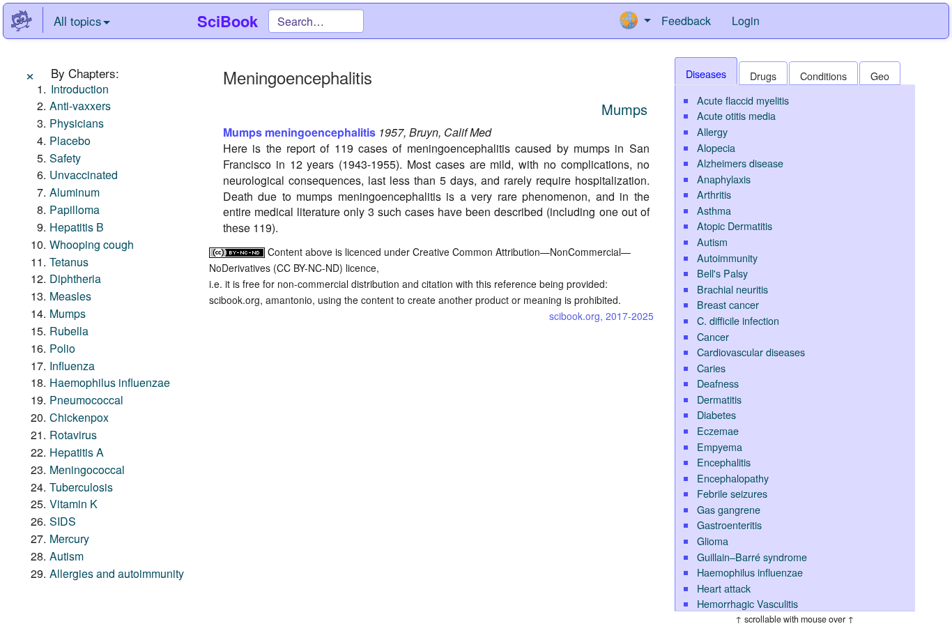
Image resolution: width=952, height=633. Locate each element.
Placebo (70, 140)
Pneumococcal (86, 400)
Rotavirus (73, 435)
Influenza (72, 366)
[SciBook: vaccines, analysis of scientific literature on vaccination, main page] (21, 20)
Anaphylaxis (724, 178)
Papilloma (74, 209)
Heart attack (724, 588)
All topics (78, 20)
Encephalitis (724, 462)
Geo (879, 75)
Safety (65, 158)
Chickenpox (79, 417)
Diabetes (716, 414)
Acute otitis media (736, 115)
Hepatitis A (76, 452)
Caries (711, 367)
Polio (62, 348)
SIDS (62, 521)
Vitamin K (73, 504)
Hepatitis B (76, 227)
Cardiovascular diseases (751, 351)
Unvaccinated (83, 175)
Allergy (712, 131)
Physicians (76, 123)
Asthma (714, 210)
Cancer (713, 336)
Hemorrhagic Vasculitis (747, 603)
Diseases (706, 73)
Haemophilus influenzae (109, 382)
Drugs (763, 75)
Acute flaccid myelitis (743, 100)
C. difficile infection (738, 320)
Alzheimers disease (740, 162)
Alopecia (716, 147)
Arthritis (714, 194)
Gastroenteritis (729, 524)
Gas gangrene (728, 509)
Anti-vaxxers (80, 106)
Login (746, 21)
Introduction (80, 89)
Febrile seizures (732, 493)
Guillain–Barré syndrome (752, 556)
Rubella (69, 331)
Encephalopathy (733, 478)
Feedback (686, 21)
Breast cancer (728, 304)
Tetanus (69, 262)
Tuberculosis (81, 487)
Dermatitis (719, 399)
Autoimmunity (727, 257)
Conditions (823, 75)
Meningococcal (87, 470)
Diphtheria (75, 278)
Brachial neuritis (732, 289)
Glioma (712, 540)
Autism (66, 556)
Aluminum (74, 192)
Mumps (67, 313)
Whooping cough (91, 244)
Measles (70, 296)
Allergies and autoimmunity (116, 573)
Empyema (719, 446)
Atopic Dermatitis (734, 225)
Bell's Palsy (722, 273)
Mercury (69, 539)
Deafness (718, 383)
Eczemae (718, 430)
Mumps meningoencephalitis (299, 132)
